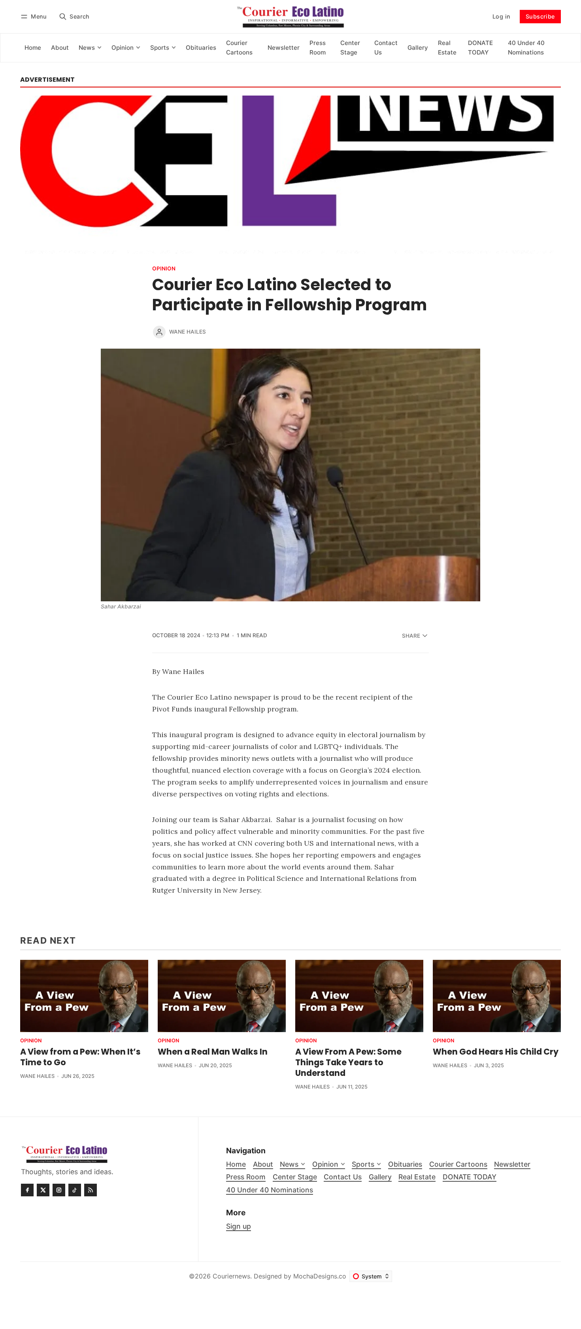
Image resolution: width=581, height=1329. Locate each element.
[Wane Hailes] (159, 332)
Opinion (163, 269)
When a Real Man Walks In (213, 1051)
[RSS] (90, 1190)
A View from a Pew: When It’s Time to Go (80, 1057)
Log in (501, 16)
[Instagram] (59, 1190)
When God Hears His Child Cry (495, 1051)
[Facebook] (27, 1190)
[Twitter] (43, 1190)
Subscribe (540, 16)
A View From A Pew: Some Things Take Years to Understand (348, 1062)
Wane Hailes (187, 331)
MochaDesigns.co (319, 1276)
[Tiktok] (74, 1190)
